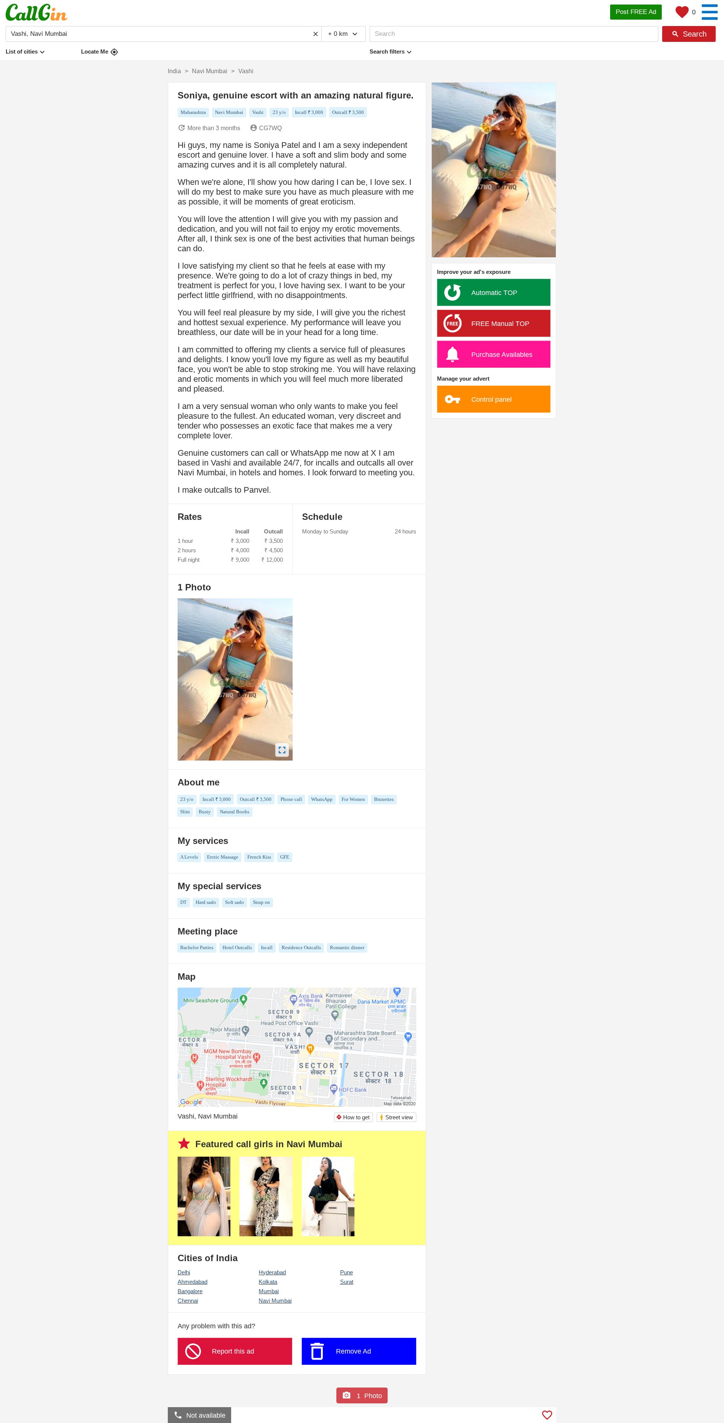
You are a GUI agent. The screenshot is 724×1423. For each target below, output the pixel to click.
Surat (346, 1282)
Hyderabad (272, 1272)
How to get (353, 1117)
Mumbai (269, 1291)
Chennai (188, 1300)
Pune (346, 1272)
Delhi (184, 1272)
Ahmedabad (192, 1282)
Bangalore (190, 1291)
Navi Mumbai (275, 1300)
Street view (396, 1117)
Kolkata (268, 1282)
